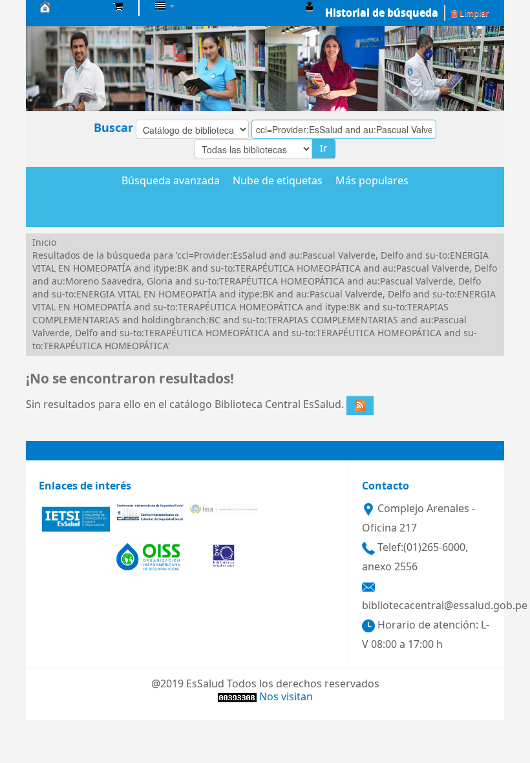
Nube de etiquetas (278, 182)
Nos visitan (286, 697)
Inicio (44, 243)
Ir (323, 148)
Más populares (371, 182)
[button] (117, 6)
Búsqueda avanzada (171, 182)
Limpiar (473, 13)
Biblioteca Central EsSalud (71, 6)
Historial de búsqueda (381, 13)
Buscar (113, 128)
